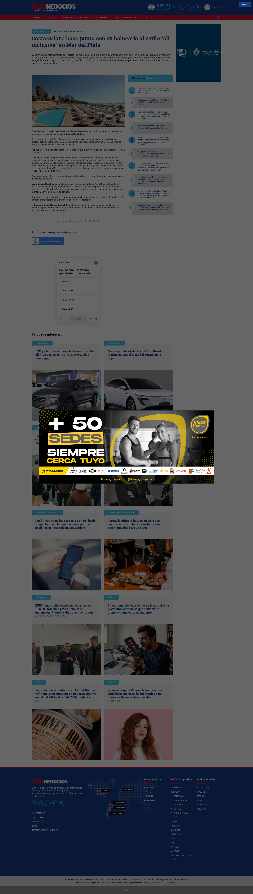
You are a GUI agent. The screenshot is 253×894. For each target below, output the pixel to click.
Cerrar (244, 4)
